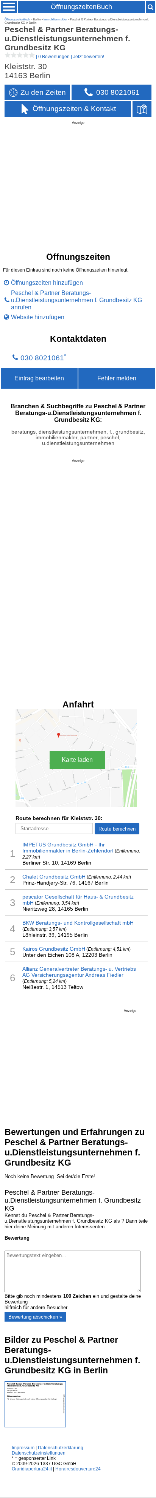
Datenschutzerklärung (60, 1447)
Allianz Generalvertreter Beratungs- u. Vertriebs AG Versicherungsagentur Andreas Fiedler (79, 972)
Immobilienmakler (55, 19)
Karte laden (77, 760)
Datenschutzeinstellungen (39, 1453)
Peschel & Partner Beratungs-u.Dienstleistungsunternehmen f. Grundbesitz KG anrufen (76, 299)
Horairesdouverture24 (78, 1469)
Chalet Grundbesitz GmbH (54, 877)
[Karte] (142, 109)
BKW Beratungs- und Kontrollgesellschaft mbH (78, 923)
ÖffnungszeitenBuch (81, 7)
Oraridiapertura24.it (32, 1469)
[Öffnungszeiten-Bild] (35, 1426)
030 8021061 (42, 358)
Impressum (23, 1447)
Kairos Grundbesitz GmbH (53, 949)
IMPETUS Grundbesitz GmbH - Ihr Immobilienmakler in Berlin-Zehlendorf (68, 848)
